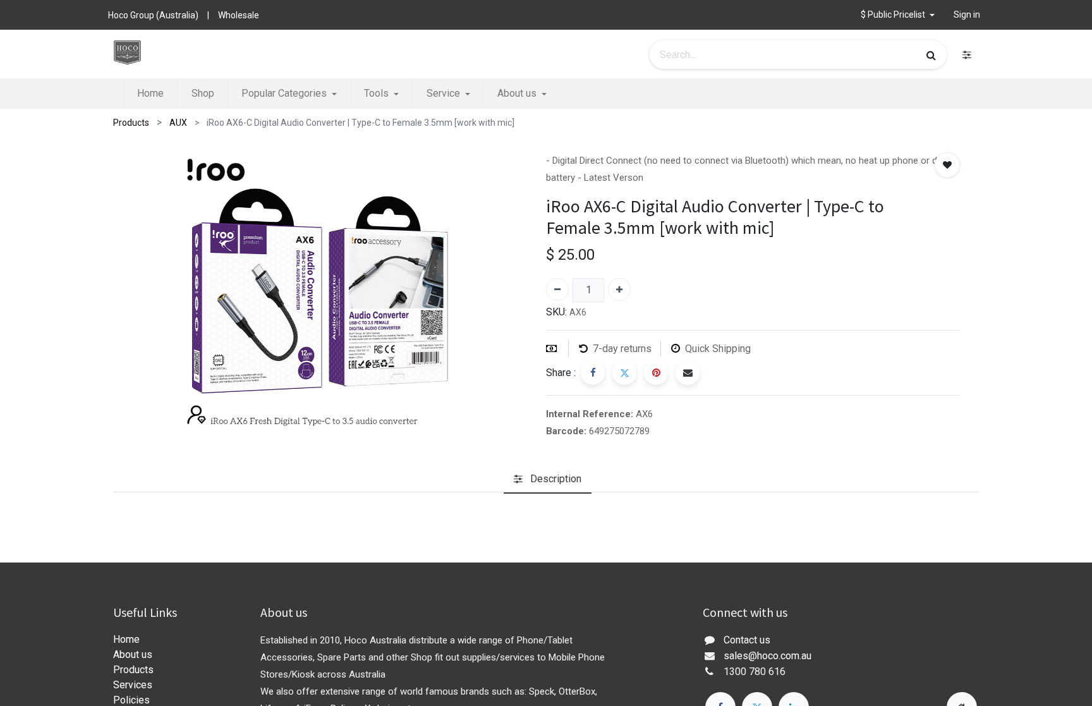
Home (126, 639)
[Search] (931, 55)
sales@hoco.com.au (767, 656)
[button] (898, 15)
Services (132, 685)
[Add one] (619, 289)
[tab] (548, 479)
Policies (131, 700)
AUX (178, 123)
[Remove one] (557, 289)
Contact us (747, 640)
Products (131, 123)
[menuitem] (150, 93)
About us (132, 654)
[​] (967, 55)
